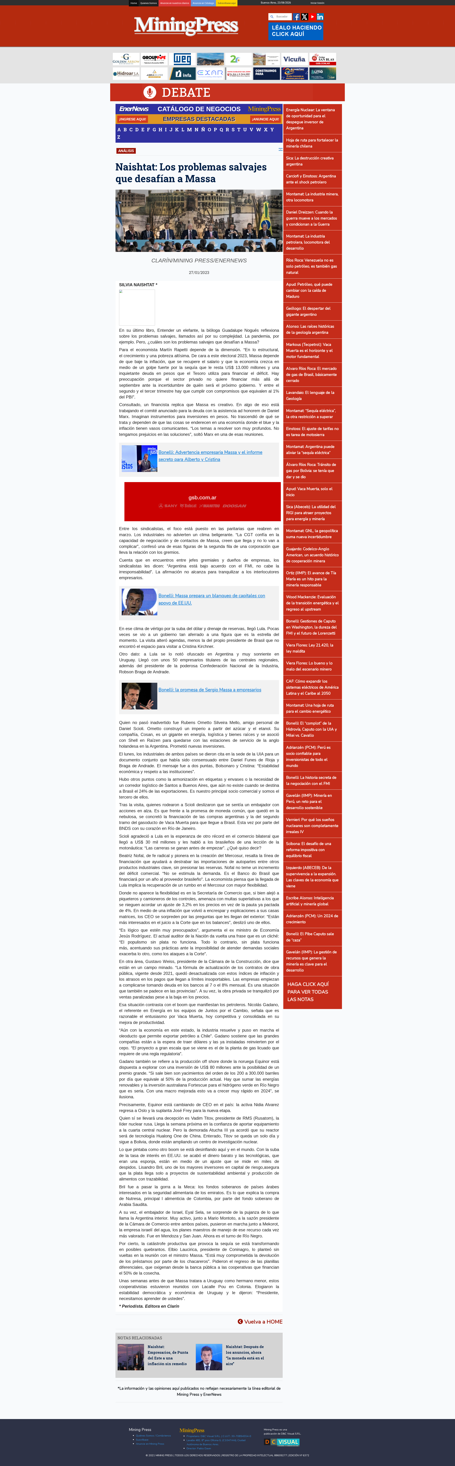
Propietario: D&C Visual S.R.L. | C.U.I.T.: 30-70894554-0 (219, 1436)
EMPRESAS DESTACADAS (199, 119)
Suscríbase (142, 1439)
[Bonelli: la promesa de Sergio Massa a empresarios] (198, 708)
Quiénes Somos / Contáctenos (153, 1435)
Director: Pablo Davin (199, 1448)
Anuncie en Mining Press (150, 1444)
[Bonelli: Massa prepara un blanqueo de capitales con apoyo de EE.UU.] (198, 614)
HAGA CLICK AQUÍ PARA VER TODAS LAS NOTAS (308, 992)
